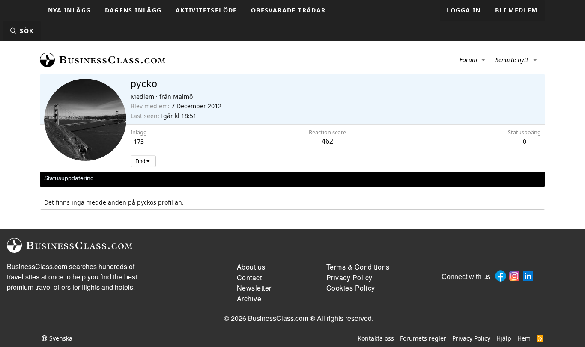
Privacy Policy (471, 338)
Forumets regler (423, 338)
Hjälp (503, 338)
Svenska (60, 338)
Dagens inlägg (133, 10)
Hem (524, 338)
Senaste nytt (511, 60)
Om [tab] (186, 178)
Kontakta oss (376, 338)
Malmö (183, 96)
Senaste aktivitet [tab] (124, 178)
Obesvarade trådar (288, 10)
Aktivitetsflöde (206, 10)
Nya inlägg (69, 10)
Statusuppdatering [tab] (69, 178)
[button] (483, 60)
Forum (468, 60)
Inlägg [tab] (163, 178)
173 (139, 141)
